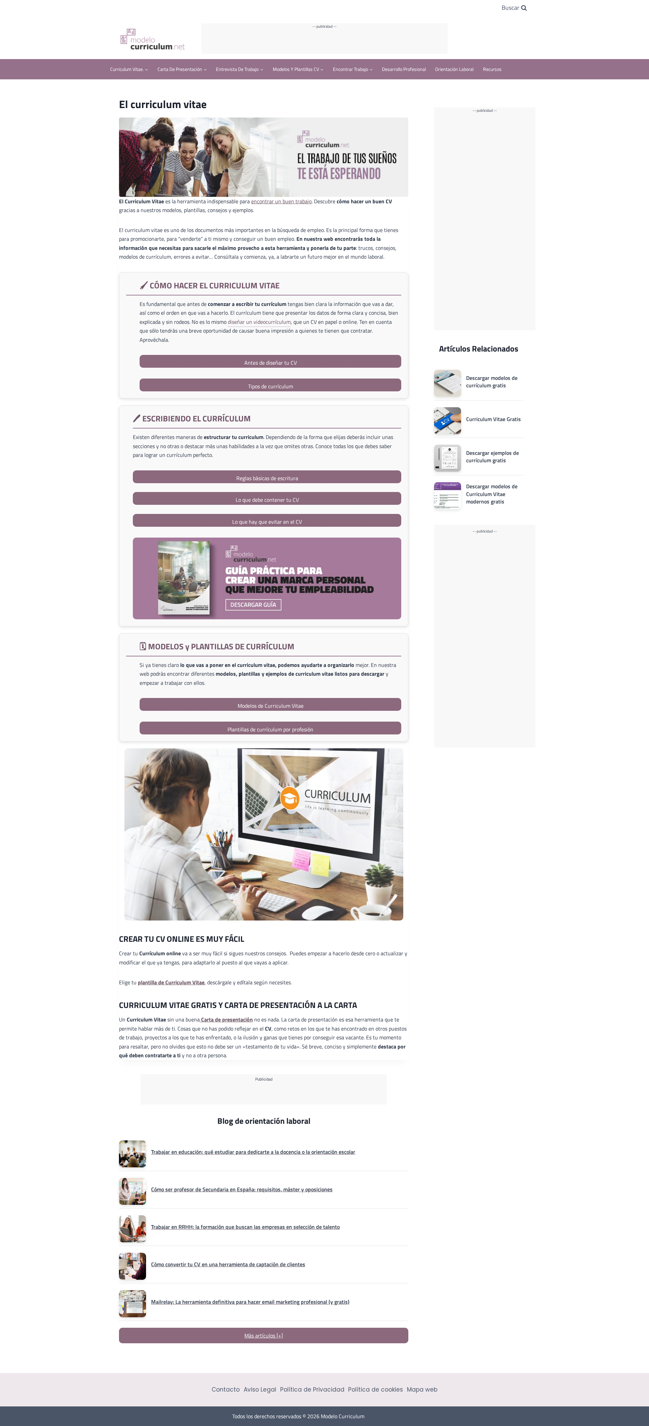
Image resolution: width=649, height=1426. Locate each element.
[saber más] (267, 578)
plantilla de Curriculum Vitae (171, 982)
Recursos (492, 69)
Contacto (226, 1389)
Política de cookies (375, 1389)
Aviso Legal (260, 1389)
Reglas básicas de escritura (267, 478)
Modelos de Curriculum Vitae (271, 706)
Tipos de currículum (270, 386)
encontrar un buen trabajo (281, 201)
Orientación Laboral (454, 69)
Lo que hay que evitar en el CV (267, 522)
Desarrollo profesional (404, 69)
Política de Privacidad (312, 1389)
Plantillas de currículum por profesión (270, 729)
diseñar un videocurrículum (259, 322)
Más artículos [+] (263, 1335)
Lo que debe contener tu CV (267, 500)
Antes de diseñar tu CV (270, 363)
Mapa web (422, 1389)
